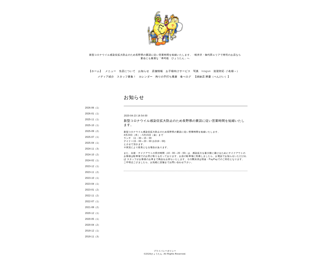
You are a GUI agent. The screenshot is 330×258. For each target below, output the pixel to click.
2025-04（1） (92, 143)
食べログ (185, 76)
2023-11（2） (92, 172)
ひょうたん (156, 254)
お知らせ (143, 71)
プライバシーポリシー (165, 251)
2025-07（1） (92, 137)
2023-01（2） (92, 189)
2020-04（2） (92, 225)
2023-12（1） (92, 166)
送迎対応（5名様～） (226, 71)
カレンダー (146, 76)
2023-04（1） (92, 184)
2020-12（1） (92, 213)
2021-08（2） (92, 207)
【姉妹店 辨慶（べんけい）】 (212, 76)
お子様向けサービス (178, 71)
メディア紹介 (106, 76)
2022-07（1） (92, 201)
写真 (196, 71)
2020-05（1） (92, 219)
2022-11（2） (92, 195)
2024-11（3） (92, 148)
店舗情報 (157, 71)
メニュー (110, 71)
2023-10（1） (92, 178)
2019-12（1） (92, 230)
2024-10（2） (92, 154)
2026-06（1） (92, 107)
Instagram (206, 71)
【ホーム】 (95, 71)
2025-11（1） (92, 119)
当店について (127, 71)
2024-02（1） (92, 160)
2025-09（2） (92, 131)
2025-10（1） (92, 125)
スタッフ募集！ (126, 76)
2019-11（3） (92, 236)
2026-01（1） (92, 113)
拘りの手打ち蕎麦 (166, 76)
